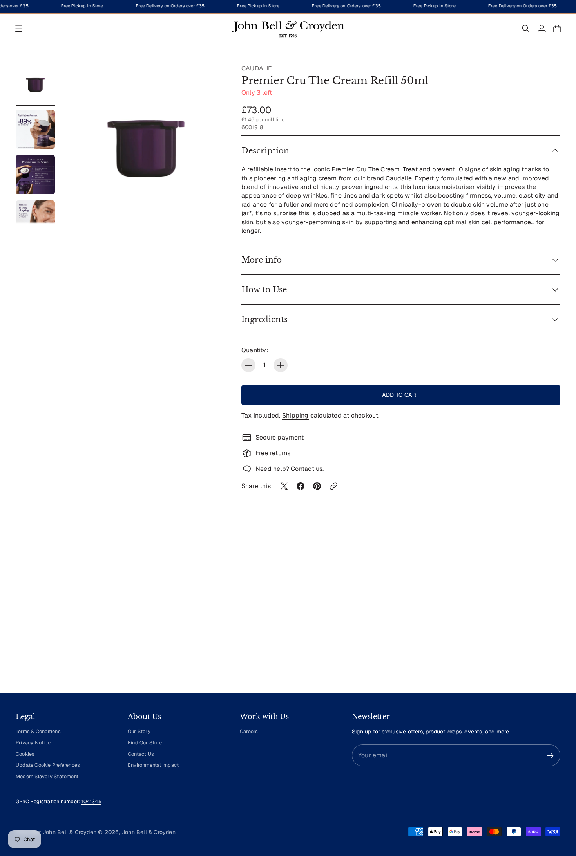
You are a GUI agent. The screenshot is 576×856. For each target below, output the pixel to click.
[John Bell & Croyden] (288, 28)
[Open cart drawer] (557, 28)
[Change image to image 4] (35, 220)
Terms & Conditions (38, 731)
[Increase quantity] (281, 365)
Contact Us (141, 754)
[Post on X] (284, 486)
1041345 (91, 801)
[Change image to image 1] (35, 83)
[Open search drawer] (526, 28)
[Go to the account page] (541, 28)
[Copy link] (333, 486)
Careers (249, 731)
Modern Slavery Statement (47, 776)
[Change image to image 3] (35, 174)
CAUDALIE (256, 68)
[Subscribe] (550, 755)
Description (265, 150)
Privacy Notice (33, 742)
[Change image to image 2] (35, 129)
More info (261, 260)
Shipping (295, 415)
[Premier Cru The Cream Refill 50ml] (146, 144)
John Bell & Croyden (149, 832)
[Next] (551, 614)
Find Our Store (145, 742)
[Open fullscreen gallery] (210, 209)
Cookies (25, 754)
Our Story (139, 731)
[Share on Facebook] (300, 486)
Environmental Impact (153, 765)
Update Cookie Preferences (48, 765)
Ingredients (264, 319)
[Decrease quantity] (248, 365)
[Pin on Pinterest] (317, 486)
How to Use (264, 289)
